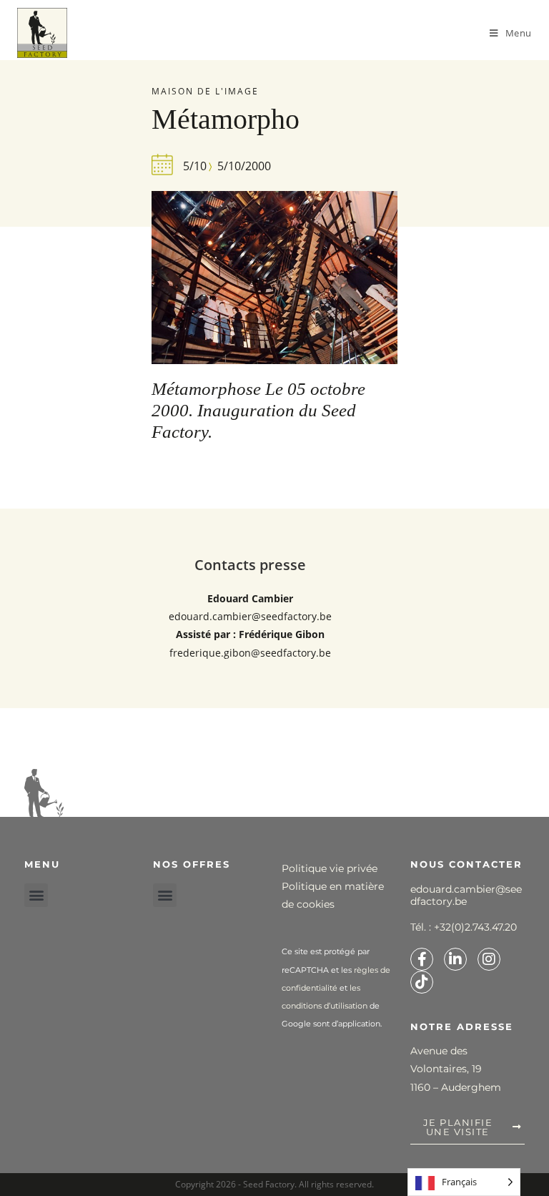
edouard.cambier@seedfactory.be (250, 616)
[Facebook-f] (421, 959)
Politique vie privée (329, 868)
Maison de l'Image (205, 91)
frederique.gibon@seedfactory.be (250, 653)
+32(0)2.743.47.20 (475, 927)
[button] (36, 895)
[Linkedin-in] (455, 959)
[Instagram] (489, 959)
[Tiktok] (421, 982)
